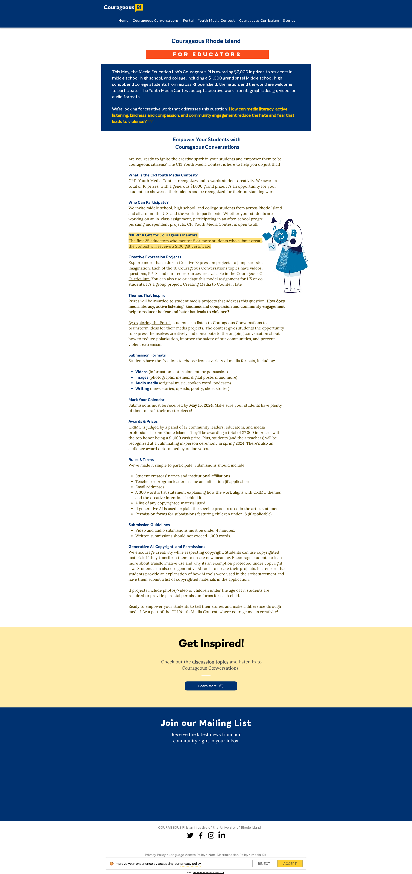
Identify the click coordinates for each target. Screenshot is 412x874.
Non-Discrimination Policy (228, 855)
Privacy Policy (155, 855)
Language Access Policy (187, 855)
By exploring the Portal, (150, 322)
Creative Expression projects (205, 262)
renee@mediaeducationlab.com (208, 872)
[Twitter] (190, 835)
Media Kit (258, 855)
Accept (290, 863)
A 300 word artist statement (160, 492)
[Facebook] (201, 835)
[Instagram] (211, 835)
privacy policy (190, 863)
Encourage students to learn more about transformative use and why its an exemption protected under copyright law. (206, 563)
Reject (264, 863)
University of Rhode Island (240, 827)
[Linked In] (222, 835)
